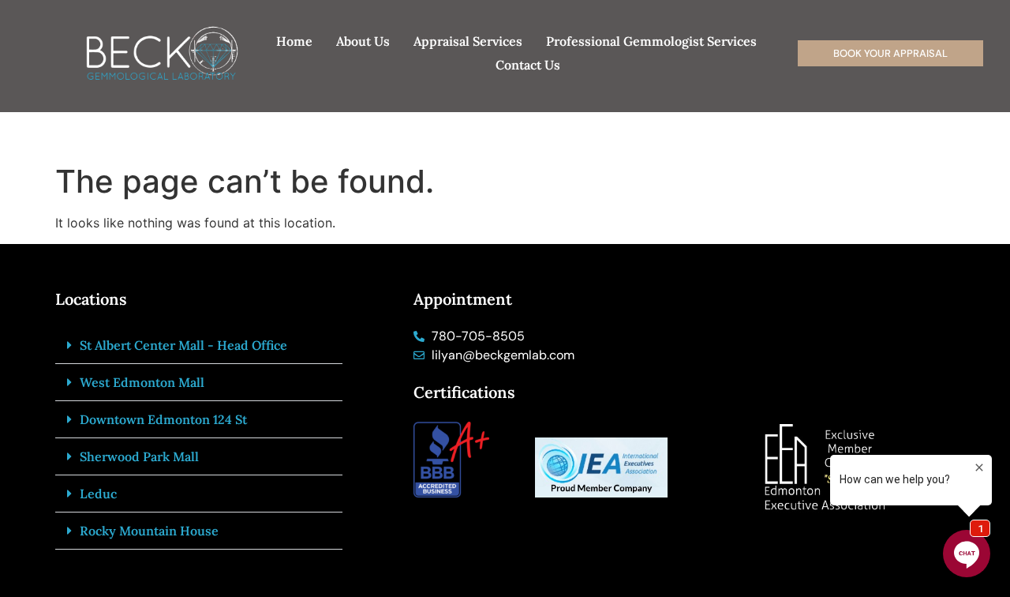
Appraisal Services (467, 41)
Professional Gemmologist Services (651, 41)
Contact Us (528, 65)
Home (294, 41)
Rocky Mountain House (149, 531)
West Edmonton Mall (142, 382)
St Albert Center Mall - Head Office (183, 345)
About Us (363, 41)
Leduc (98, 493)
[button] (198, 345)
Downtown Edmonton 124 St (163, 419)
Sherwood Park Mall (139, 456)
